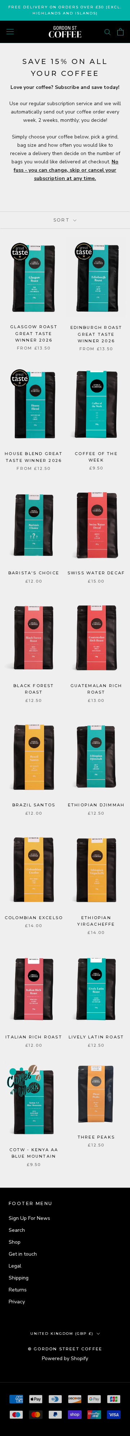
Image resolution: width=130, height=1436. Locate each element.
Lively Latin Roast (96, 1037)
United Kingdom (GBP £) (62, 1333)
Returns (18, 1289)
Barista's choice (33, 572)
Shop (15, 1242)
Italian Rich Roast (33, 1037)
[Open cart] (120, 31)
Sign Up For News (29, 1218)
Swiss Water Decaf (96, 572)
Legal (15, 1266)
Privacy (17, 1301)
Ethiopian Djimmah (96, 804)
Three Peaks (96, 1137)
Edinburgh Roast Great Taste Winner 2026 (96, 334)
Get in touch (23, 1254)
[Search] (107, 32)
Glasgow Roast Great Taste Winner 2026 (33, 333)
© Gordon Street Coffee (65, 1348)
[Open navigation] (10, 31)
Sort (62, 220)
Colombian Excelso (34, 917)
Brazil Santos (34, 804)
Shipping (19, 1277)
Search (17, 1230)
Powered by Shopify (65, 1358)
